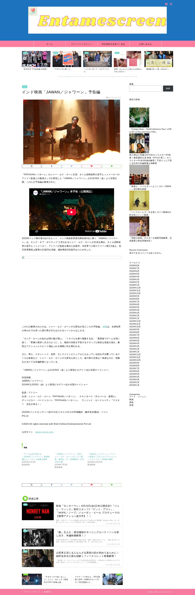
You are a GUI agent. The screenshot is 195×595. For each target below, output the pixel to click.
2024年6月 (134, 338)
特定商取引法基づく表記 (113, 44)
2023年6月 (134, 371)
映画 (24, 87)
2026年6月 (134, 271)
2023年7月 (134, 368)
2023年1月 (134, 385)
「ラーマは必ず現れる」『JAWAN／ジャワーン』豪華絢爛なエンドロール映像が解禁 (36, 456)
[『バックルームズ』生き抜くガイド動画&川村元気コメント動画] (139, 201)
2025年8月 (134, 299)
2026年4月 (134, 276)
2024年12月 (135, 321)
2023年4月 (134, 377)
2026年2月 (134, 282)
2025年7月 (134, 301)
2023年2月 (134, 382)
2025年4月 (134, 310)
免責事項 (47, 592)
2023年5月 (134, 374)
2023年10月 (135, 360)
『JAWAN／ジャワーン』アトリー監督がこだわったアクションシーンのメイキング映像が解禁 (102, 456)
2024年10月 (135, 327)
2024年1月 (134, 352)
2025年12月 (135, 288)
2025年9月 (134, 296)
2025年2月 (134, 315)
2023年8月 (134, 365)
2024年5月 (134, 340)
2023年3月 (134, 379)
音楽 (131, 405)
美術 (131, 402)
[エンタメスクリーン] (97, 33)
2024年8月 (134, 332)
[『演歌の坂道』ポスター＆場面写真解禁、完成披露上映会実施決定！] (139, 226)
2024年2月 (134, 349)
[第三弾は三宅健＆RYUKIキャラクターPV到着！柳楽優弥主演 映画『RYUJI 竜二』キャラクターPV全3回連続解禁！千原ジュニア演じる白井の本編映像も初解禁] (139, 143)
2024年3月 (134, 346)
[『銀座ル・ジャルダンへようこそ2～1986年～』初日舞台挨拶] (139, 175)
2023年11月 (134, 357)
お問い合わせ (145, 44)
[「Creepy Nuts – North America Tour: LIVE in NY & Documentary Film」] (139, 118)
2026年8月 (134, 265)
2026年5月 (134, 274)
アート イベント (137, 397)
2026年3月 (134, 279)
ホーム (49, 44)
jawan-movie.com (44, 432)
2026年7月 (134, 268)
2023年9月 (134, 363)
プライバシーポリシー (81, 44)
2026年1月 (134, 285)
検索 (131, 84)
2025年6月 (134, 304)
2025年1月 (134, 318)
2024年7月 (134, 335)
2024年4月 (134, 343)
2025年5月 (134, 307)
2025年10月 (135, 293)
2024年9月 (134, 329)
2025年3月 (134, 313)
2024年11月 (134, 324)
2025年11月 (134, 290)
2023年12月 (135, 354)
